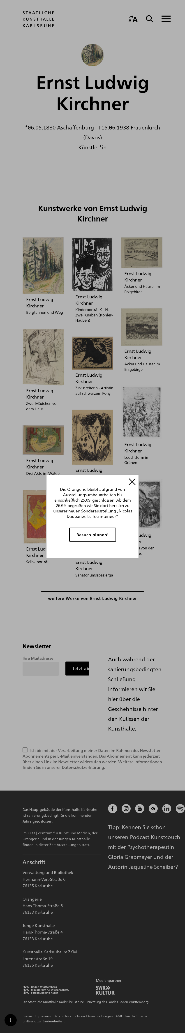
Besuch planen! (92, 534)
